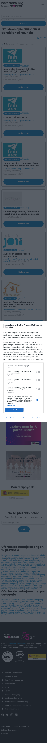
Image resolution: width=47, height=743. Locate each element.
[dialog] (23, 371)
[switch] (38, 372)
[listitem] (23, 366)
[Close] (42, 325)
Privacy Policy (36, 418)
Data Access (23, 418)
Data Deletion (11, 418)
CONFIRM (14, 410)
